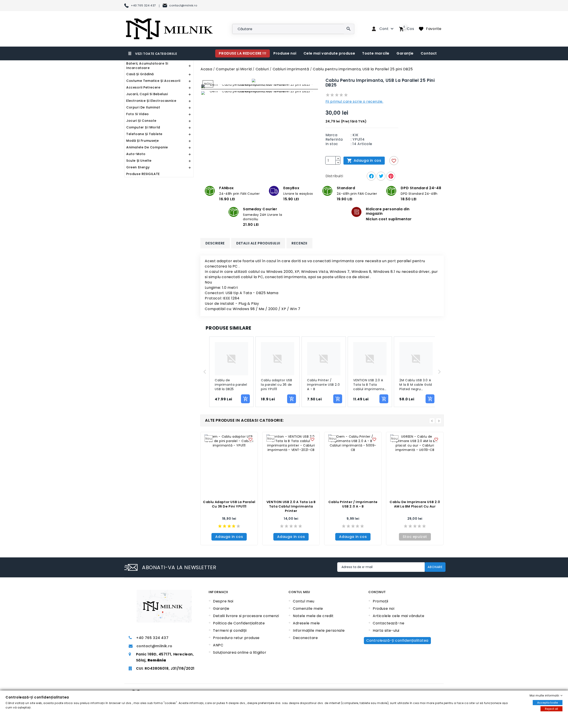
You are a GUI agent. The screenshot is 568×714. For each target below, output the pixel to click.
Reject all (551, 709)
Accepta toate (547, 702)
